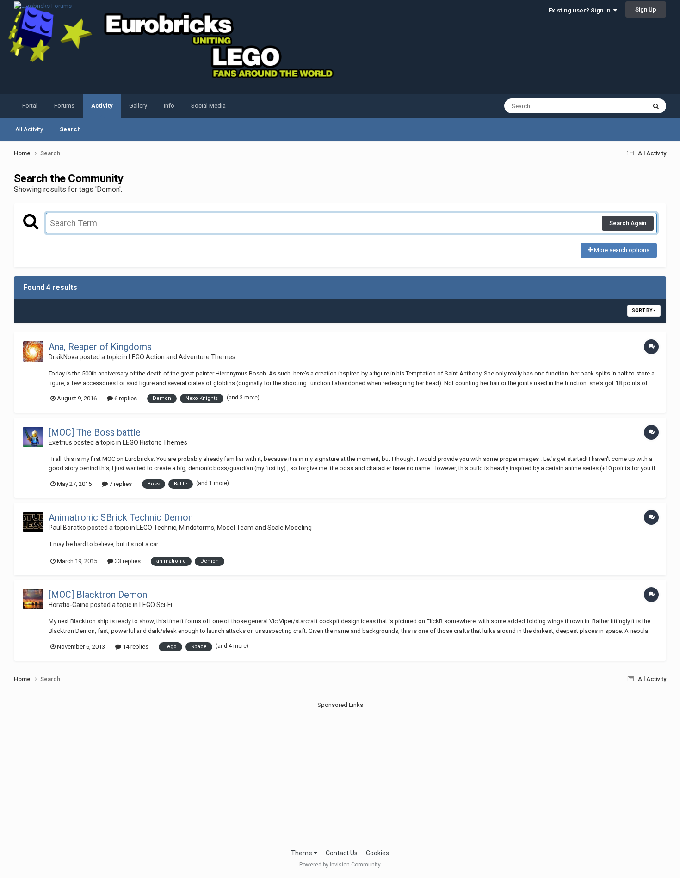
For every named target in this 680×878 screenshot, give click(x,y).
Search (70, 129)
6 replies (125, 398)
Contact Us (342, 853)
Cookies (377, 853)
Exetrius (60, 442)
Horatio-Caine (69, 604)
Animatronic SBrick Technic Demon (121, 517)
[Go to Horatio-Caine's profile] (33, 599)
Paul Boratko (67, 527)
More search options (621, 249)
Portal (29, 105)
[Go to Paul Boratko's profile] (33, 522)
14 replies (134, 646)
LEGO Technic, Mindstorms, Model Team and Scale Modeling (224, 527)
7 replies (120, 483)
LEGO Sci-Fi (155, 604)
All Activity (29, 129)
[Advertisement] (340, 774)
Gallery (138, 105)
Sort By (642, 310)
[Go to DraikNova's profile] (33, 351)
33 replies (127, 561)
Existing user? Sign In (581, 10)
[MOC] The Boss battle (95, 432)
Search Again (627, 223)
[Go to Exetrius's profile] (33, 437)
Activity (101, 105)
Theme (302, 853)
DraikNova (63, 357)
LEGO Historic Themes (155, 442)
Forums (64, 105)
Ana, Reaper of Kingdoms (100, 346)
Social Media (208, 105)
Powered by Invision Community (340, 864)
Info (169, 105)
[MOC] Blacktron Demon (98, 594)
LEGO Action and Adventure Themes (182, 357)
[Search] (656, 105)
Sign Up (645, 9)
